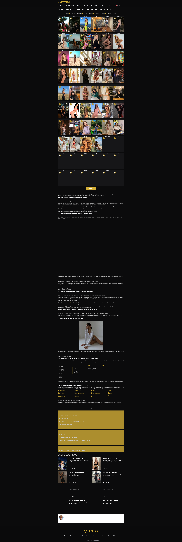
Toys (103, 365)
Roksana (96, 170)
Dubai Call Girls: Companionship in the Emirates (75, 534)
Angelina (118, 16)
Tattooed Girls (78, 390)
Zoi (74, 153)
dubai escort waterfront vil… (110, 458)
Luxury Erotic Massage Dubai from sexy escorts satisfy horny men (95, 535)
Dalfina (107, 67)
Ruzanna (107, 119)
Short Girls (61, 392)
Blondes (77, 396)
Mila (63, 67)
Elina (118, 136)
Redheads (94, 392)
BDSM (89, 367)
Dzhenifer (107, 102)
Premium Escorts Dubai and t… (111, 486)
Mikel (75, 50)
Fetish (88, 365)
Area (78, 5)
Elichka (85, 16)
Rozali (107, 170)
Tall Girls (94, 390)
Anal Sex (75, 367)
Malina (96, 136)
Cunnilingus (75, 371)
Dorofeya (118, 84)
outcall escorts (111, 392)
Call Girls (86, 5)
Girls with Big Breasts (96, 393)
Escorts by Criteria (70, 5)
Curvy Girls (78, 395)
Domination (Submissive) (92, 369)
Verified (109, 13)
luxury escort (61, 372)
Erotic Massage (94, 5)
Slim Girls (111, 390)
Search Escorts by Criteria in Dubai (112, 535)
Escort (60, 365)
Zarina (85, 136)
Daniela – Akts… (107, 136)
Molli (85, 67)
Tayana (96, 102)
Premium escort (61, 374)
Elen (118, 67)
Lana (118, 170)
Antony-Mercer (68, 516)
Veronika (85, 119)
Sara (118, 119)
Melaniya (85, 153)
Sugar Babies (61, 376)
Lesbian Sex (76, 373)
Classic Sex (76, 369)
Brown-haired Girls (62, 396)
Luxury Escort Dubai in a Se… (110, 500)
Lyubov (96, 119)
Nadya (63, 33)
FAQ (109, 5)
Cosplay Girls (95, 395)
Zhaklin (63, 119)
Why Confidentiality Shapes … (77, 500)
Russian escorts (78, 392)
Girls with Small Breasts (80, 393)
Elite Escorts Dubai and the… (76, 458)
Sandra (85, 102)
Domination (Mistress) (92, 368)
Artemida (63, 136)
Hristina (63, 84)
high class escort (61, 369)
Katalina (118, 50)
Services (61, 5)
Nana (74, 170)
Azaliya (96, 67)
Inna (96, 16)
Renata (63, 50)
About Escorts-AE (64, 534)
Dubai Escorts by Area (105, 534)
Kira (63, 153)
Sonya (74, 33)
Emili (96, 33)
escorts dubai (69, 302)
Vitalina (107, 84)
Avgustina (74, 136)
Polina (85, 170)
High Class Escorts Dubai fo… (110, 472)
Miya (107, 153)
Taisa (75, 119)
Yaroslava (118, 33)
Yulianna (107, 50)
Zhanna (85, 50)
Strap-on (104, 367)
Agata (85, 33)
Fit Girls (110, 393)
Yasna (85, 84)
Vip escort (60, 377)
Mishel (74, 16)
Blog (74, 468)
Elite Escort (61, 366)
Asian (93, 396)
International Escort (62, 370)
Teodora (107, 16)
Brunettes (111, 395)
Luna (74, 67)
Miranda (74, 102)
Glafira (63, 16)
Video (115, 13)
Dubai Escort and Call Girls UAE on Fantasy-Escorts (92, 534)
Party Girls (60, 373)
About (102, 5)
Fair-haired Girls (61, 395)
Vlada (96, 84)
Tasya (63, 102)
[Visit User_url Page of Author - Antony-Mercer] (64, 521)
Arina (96, 153)
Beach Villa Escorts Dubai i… (76, 486)
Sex (73, 365)
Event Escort (61, 367)
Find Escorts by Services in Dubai (115, 534)
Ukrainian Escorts (62, 390)
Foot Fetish (90, 371)
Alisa (96, 50)
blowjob (75, 368)
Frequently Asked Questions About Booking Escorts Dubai (73, 535)
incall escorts (61, 393)
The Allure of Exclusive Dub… (76, 472)
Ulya (63, 170)
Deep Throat (76, 372)
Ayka (74, 84)
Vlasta (107, 33)
